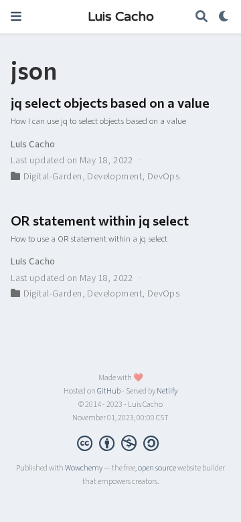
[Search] (201, 17)
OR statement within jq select (100, 220)
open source (157, 468)
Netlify (167, 391)
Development (114, 176)
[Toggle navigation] (16, 16)
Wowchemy (83, 468)
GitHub (108, 391)
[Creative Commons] (120, 443)
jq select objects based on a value (110, 102)
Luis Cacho (121, 17)
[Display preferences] (224, 17)
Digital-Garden (52, 176)
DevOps (163, 176)
